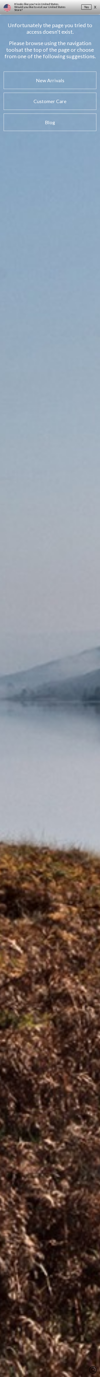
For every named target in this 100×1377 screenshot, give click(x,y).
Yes (86, 7)
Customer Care (50, 101)
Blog (50, 122)
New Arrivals (50, 80)
